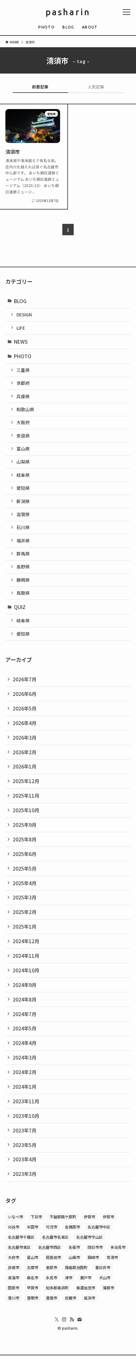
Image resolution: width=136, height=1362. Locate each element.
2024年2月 (24, 1071)
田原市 (13, 1287)
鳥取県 (23, 593)
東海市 (13, 1277)
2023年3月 (24, 1173)
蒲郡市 (108, 1287)
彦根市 (13, 1267)
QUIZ (20, 606)
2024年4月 (24, 1042)
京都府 (23, 383)
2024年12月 (26, 940)
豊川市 (13, 1297)
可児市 (51, 1226)
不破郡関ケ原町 (63, 1216)
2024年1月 (24, 1086)
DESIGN (24, 314)
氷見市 (51, 1277)
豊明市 (32, 1297)
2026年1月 (24, 766)
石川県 (23, 527)
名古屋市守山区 (89, 1237)
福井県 (23, 540)
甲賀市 (32, 1287)
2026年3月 (24, 737)
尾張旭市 (53, 1257)
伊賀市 (89, 1216)
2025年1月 (24, 926)
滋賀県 (23, 514)
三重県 (23, 370)
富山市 (32, 1257)
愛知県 (23, 488)
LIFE (20, 328)
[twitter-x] (56, 1319)
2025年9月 (24, 824)
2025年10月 (26, 810)
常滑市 (112, 1257)
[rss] (72, 1319)
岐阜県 (23, 475)
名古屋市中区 (99, 1226)
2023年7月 (24, 1130)
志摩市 (32, 1267)
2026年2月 (24, 752)
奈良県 (23, 435)
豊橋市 (51, 1297)
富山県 (23, 448)
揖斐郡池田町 (76, 1267)
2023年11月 (26, 1101)
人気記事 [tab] (96, 87)
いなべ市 (15, 1216)
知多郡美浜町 (57, 1287)
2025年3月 (24, 897)
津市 (68, 1277)
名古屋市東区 (19, 1247)
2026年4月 (24, 722)
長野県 (23, 566)
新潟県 (23, 501)
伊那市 (108, 1216)
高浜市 (89, 1297)
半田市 (32, 1226)
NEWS (21, 341)
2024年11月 (26, 955)
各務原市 (72, 1226)
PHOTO (22, 356)
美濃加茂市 (85, 1287)
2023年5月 (24, 1144)
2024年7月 (24, 1013)
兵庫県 (23, 396)
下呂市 (36, 1216)
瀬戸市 (85, 1277)
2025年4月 (24, 882)
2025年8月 (24, 839)
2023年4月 (24, 1159)
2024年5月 (24, 1028)
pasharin (68, 12)
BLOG (20, 300)
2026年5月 (24, 708)
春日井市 (102, 1267)
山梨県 (23, 461)
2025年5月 (24, 868)
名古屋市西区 (49, 1247)
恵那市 (51, 1267)
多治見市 (118, 1247)
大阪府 (23, 422)
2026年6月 (24, 693)
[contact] (79, 1319)
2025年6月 (24, 853)
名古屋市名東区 (55, 1237)
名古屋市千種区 (21, 1237)
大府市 (13, 1257)
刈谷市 (13, 1226)
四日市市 (95, 1247)
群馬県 (23, 553)
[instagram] (64, 1319)
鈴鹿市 (70, 1297)
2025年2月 (24, 911)
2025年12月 (26, 780)
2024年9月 (24, 984)
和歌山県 (25, 409)
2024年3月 (24, 1057)
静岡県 (23, 580)
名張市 (74, 1247)
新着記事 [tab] (40, 87)
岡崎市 (93, 1257)
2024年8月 (24, 999)
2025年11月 (26, 795)
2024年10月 (26, 970)
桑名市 (32, 1277)
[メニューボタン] (126, 12)
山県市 (74, 1257)
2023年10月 (26, 1115)
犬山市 (104, 1277)
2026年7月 (24, 679)
